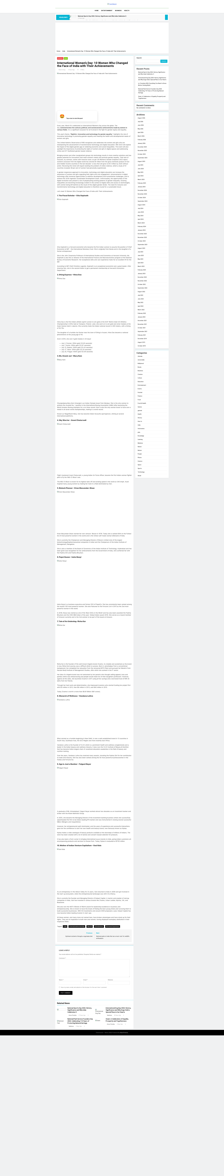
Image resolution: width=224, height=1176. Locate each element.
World (139, 475)
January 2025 (141, 187)
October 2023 (142, 241)
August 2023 (141, 248)
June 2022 (141, 299)
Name (61, 980)
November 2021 (142, 324)
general (60, 58)
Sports (140, 468)
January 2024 (141, 230)
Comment (62, 958)
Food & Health (142, 403)
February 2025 (142, 183)
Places (140, 457)
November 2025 (142, 150)
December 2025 (142, 147)
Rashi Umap (62, 69)
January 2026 (141, 143)
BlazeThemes (124, 1032)
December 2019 (142, 338)
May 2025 (140, 172)
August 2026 (141, 118)
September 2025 (142, 158)
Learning (140, 439)
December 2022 (142, 277)
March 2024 (141, 223)
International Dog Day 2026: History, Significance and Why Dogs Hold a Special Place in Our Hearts (118, 1010)
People (140, 454)
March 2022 (141, 310)
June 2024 (141, 212)
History (140, 418)
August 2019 (141, 342)
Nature (140, 450)
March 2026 (141, 136)
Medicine (140, 443)
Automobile (141, 360)
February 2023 (142, 270)
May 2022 (140, 302)
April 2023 (140, 263)
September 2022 (142, 288)
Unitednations (99, 926)
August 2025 (141, 161)
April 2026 (140, 132)
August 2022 (141, 291)
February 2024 (142, 226)
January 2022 (141, 317)
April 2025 (140, 176)
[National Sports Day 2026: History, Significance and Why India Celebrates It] (73, 18)
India (65, 58)
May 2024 (140, 215)
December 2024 (142, 190)
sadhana (109, 1015)
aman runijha (72, 1015)
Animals (140, 356)
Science (140, 461)
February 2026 (142, 139)
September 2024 (142, 201)
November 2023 (142, 237)
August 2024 (141, 205)
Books (139, 367)
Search (139, 58)
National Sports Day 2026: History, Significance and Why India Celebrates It (102, 16)
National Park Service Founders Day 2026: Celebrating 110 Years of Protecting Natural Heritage (80, 1021)
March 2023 (141, 266)
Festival (140, 392)
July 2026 (140, 121)
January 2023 (141, 273)
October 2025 (142, 154)
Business (118, 10)
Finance (140, 396)
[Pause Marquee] (166, 17)
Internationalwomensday (76, 926)
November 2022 (142, 281)
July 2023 (140, 252)
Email (85, 980)
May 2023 (140, 259)
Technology (141, 472)
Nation (140, 446)
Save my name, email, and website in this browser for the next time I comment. (84, 987)
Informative (141, 428)
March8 (89, 926)
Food (139, 399)
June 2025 (141, 168)
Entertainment (106, 10)
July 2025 (140, 165)
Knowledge (141, 436)
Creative (140, 374)
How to (140, 421)
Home (97, 10)
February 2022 (142, 313)
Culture (140, 378)
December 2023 (142, 234)
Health (126, 10)
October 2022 (142, 284)
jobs (139, 432)
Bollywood (141, 363)
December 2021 (142, 320)
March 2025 (141, 179)
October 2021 (142, 328)
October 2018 (142, 346)
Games (140, 407)
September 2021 (142, 331)
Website (110, 980)
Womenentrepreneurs (112, 926)
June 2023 (141, 255)
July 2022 (140, 295)
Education (141, 381)
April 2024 (140, 219)
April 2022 (140, 306)
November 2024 (142, 194)
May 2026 (140, 129)
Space (139, 465)
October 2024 (142, 197)
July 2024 (140, 208)
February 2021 (142, 335)
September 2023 (142, 244)
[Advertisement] (111, 37)
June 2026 (141, 125)
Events (140, 389)
